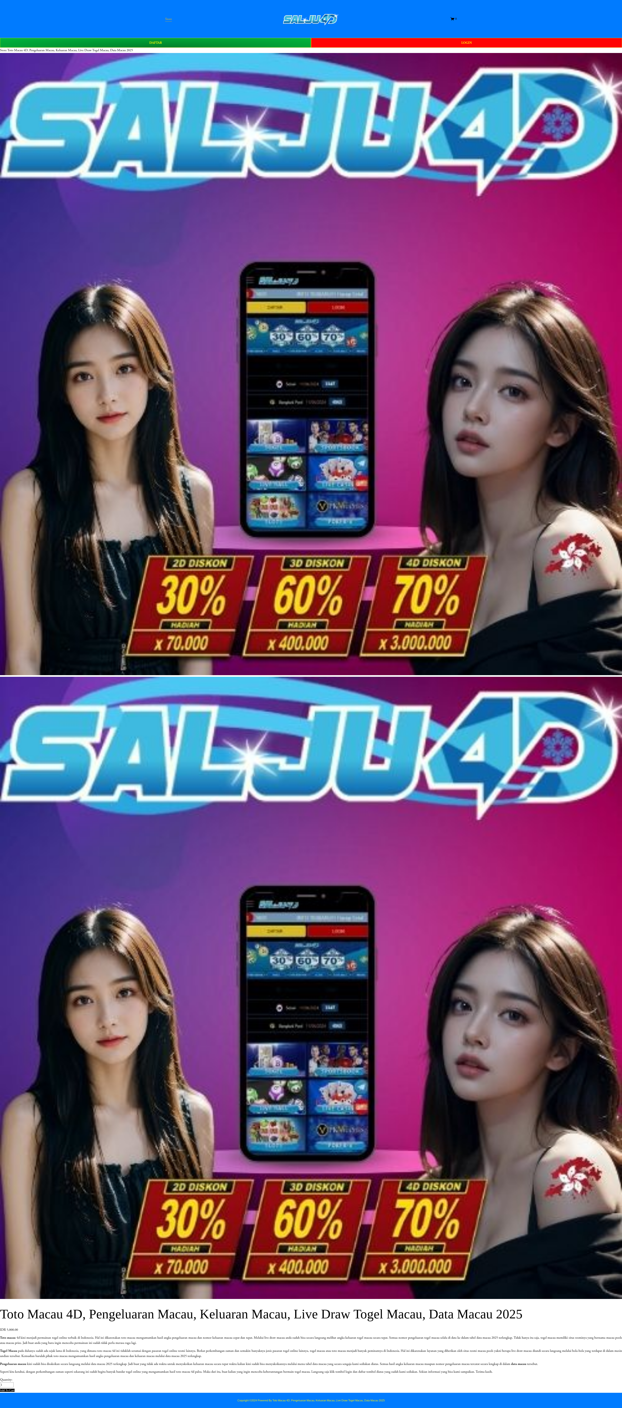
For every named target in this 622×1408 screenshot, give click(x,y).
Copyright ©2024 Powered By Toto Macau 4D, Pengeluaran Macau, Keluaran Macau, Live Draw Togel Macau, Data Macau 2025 (311, 1400)
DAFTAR (155, 43)
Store (3, 50)
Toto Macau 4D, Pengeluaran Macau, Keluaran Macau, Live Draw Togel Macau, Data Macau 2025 (70, 50)
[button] (7, 1390)
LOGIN (466, 43)
